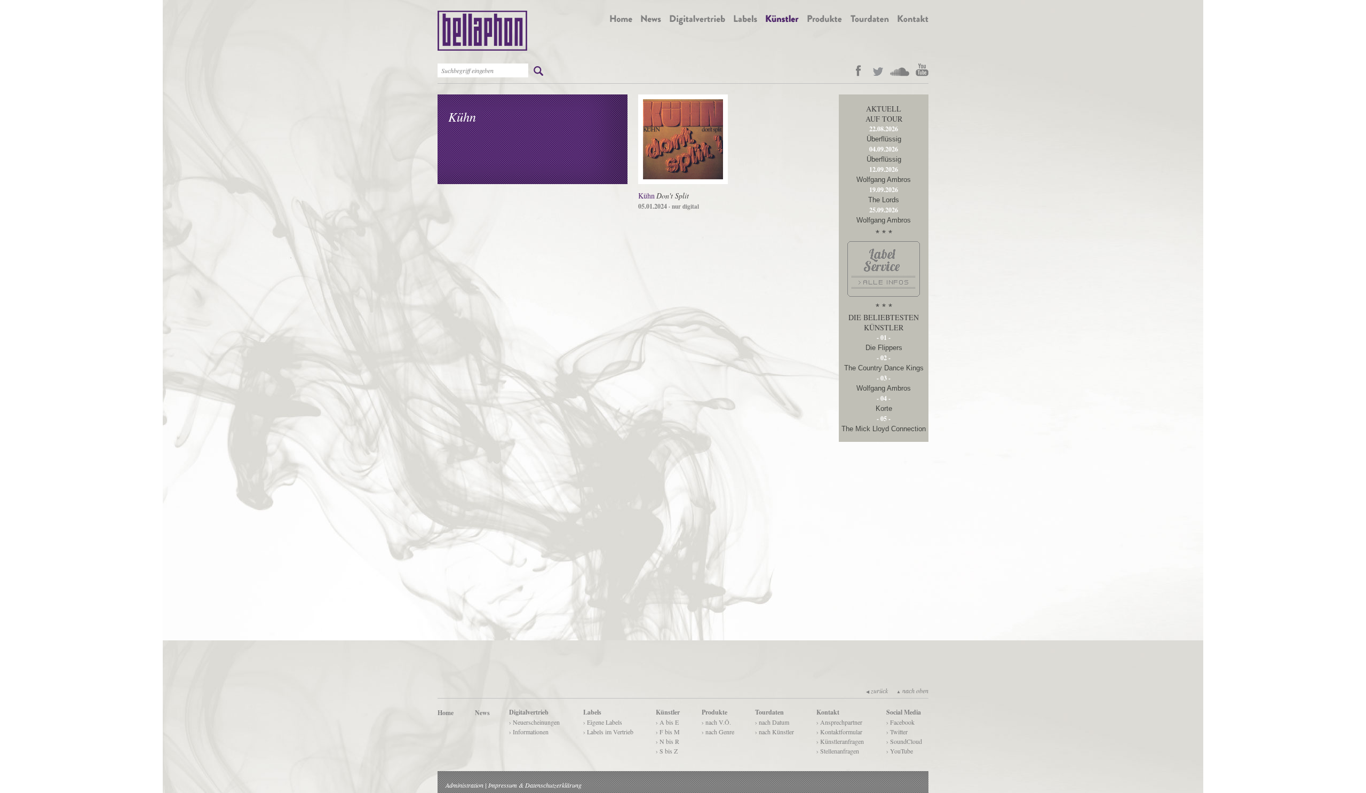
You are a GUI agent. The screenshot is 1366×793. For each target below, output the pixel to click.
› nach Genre (718, 731)
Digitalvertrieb (529, 712)
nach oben (912, 690)
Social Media (903, 712)
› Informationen (529, 731)
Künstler (668, 712)
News (482, 712)
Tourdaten (769, 712)
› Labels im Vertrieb (608, 731)
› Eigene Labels (602, 722)
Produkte (714, 712)
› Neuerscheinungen (534, 722)
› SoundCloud (904, 741)
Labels (592, 712)
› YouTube (899, 751)
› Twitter (897, 731)
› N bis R (667, 741)
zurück (877, 690)
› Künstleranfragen (840, 741)
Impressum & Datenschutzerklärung (535, 785)
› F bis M (668, 731)
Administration (464, 785)
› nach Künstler (774, 731)
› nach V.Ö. (716, 722)
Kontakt (827, 712)
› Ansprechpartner (839, 722)
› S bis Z (667, 751)
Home (446, 712)
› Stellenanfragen (837, 751)
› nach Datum (772, 722)
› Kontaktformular (839, 731)
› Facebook (900, 722)
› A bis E (667, 722)
